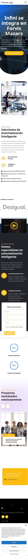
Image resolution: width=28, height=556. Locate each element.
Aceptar (14, 542)
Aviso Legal (5, 521)
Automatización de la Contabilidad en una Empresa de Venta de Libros (14, 441)
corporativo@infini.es (12, 479)
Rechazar (14, 546)
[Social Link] (2, 516)
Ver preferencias (14, 550)
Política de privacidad (14, 554)
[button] (26, 525)
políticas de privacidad (17, 327)
